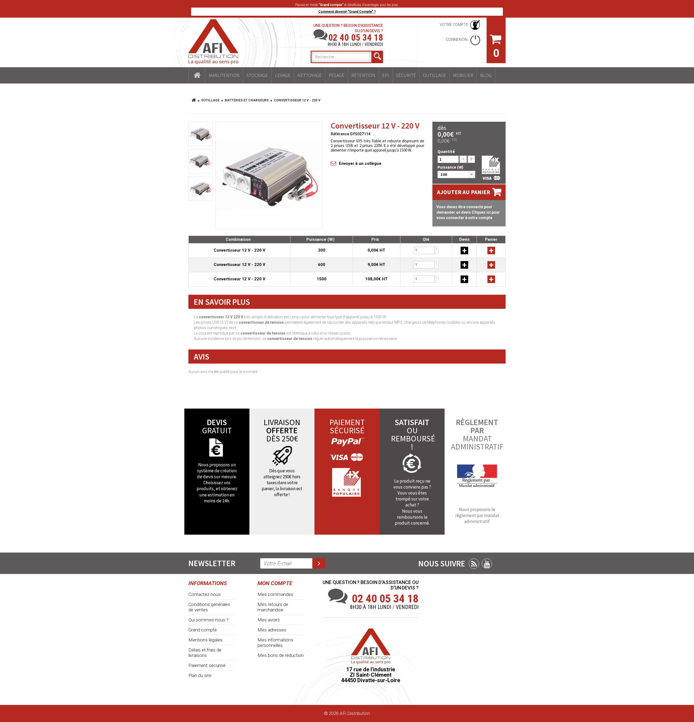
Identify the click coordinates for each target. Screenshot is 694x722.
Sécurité (406, 75)
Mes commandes (275, 594)
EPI (385, 75)
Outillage (434, 75)
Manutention (224, 75)
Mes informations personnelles (275, 642)
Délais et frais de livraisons (204, 652)
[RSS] (474, 564)
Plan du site (199, 675)
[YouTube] (487, 564)
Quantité (446, 151)
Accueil (197, 75)
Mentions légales (205, 640)
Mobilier (463, 75)
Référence (340, 134)
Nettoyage (309, 75)
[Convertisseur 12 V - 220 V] (269, 175)
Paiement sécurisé (207, 665)
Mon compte (275, 583)
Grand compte (202, 630)
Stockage (257, 75)
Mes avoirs (269, 619)
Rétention (363, 75)
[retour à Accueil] (195, 100)
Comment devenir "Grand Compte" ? (347, 12)
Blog (486, 75)
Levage (283, 75)
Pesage (337, 75)
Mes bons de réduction (281, 655)
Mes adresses (272, 630)
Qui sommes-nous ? (208, 619)
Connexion (457, 39)
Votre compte (454, 25)
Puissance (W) (451, 167)
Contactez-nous (204, 594)
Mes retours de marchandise (273, 607)
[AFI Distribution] (213, 41)
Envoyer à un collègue (360, 163)
